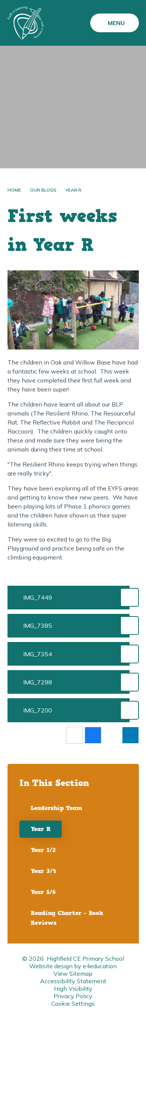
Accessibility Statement (73, 981)
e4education (100, 966)
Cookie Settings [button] (73, 1003)
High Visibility (73, 988)
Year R (73, 190)
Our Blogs (43, 190)
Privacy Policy (73, 996)
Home (14, 190)
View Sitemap (73, 973)
